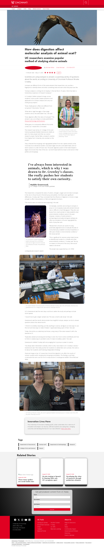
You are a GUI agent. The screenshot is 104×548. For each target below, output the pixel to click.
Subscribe (52, 509)
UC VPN (53, 527)
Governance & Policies (71, 531)
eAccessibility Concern (69, 542)
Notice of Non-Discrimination (34, 542)
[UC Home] (19, 2)
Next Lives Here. (66, 428)
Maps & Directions (70, 522)
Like (58, 72)
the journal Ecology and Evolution (35, 121)
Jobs (66, 525)
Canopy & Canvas (42, 522)
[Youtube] (26, 520)
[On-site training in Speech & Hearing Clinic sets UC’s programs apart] (52, 465)
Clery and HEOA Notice (20, 542)
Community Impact (70, 529)
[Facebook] (15, 520)
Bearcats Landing (56, 529)
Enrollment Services (43, 525)
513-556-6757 (71, 67)
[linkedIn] (29, 520)
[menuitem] (13, 9)
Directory (67, 533)
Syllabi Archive (59, 542)
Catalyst (39, 529)
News (66, 527)
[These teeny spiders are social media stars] (28, 465)
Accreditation (26, 544)
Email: (35, 494)
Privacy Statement (80, 542)
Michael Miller (50, 67)
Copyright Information (17, 544)
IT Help (53, 525)
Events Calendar (69, 535)
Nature (41, 448)
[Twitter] (19, 520)
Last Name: (37, 504)
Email (39, 527)
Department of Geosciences (27, 444)
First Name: (37, 499)
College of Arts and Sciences (27, 448)
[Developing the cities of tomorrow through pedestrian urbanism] (76, 465)
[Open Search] (85, 2)
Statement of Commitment (48, 542)
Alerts (13, 542)
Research (72, 444)
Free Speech (88, 542)
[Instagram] (22, 520)
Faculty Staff (42, 444)
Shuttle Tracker (55, 522)
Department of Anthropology (58, 444)
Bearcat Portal (41, 531)
